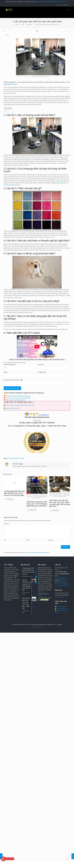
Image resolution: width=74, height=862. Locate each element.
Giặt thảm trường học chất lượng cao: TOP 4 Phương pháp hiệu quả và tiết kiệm (37, 504)
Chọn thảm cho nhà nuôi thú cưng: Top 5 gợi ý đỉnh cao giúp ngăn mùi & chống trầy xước (59, 503)
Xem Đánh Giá (59, 597)
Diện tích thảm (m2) (10, 364)
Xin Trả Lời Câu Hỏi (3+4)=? (13, 380)
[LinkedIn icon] (62, 5)
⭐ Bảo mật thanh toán (61, 608)
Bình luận (7, 523)
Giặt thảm (29, 24)
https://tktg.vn (41, 592)
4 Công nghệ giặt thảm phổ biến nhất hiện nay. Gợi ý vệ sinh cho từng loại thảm (14, 493)
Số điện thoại (42, 372)
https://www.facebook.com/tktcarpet (20, 396)
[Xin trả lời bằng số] (21, 379)
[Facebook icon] (57, 5)
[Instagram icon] (66, 5)
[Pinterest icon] (64, 5)
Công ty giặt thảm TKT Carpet (16, 458)
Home (16, 24)
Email (6, 372)
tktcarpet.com (63, 580)
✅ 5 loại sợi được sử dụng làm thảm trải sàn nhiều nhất (19, 405)
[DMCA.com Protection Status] (44, 600)
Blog (22, 24)
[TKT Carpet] (9, 10)
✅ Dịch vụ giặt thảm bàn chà (12, 408)
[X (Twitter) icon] (58, 5)
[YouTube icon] (60, 5)
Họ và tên (41, 364)
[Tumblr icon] (67, 5)
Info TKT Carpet (18, 464)
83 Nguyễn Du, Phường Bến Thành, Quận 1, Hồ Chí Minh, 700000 (62, 584)
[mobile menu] (68, 10)
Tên (5, 540)
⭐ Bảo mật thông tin (60, 606)
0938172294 (39, 1)
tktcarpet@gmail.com (60, 1)
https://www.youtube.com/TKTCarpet (20, 398)
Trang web (51, 540)
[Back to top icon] (67, 859)
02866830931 (48, 1)
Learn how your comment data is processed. (38, 552)
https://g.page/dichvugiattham (17, 400)
